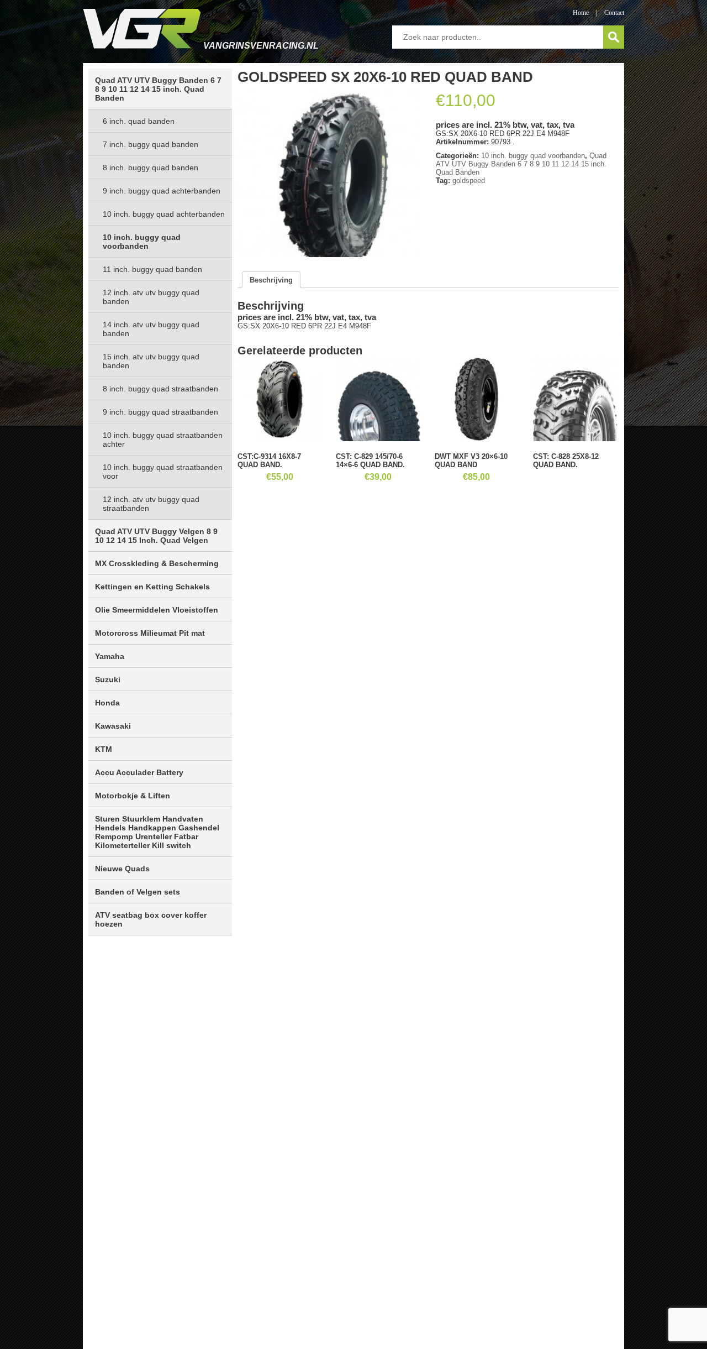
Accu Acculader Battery (139, 772)
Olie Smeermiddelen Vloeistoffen (156, 609)
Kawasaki (113, 725)
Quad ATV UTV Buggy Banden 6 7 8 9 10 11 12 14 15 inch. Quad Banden (158, 89)
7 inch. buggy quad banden (150, 144)
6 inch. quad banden (139, 121)
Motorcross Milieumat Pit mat (150, 633)
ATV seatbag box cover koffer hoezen (151, 919)
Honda (107, 702)
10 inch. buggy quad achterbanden (164, 214)
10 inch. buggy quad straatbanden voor (163, 471)
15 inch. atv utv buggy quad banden (151, 361)
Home (581, 13)
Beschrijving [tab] (271, 280)
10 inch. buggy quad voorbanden (142, 241)
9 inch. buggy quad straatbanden (160, 411)
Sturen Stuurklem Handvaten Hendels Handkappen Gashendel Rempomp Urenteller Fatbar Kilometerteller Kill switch (157, 832)
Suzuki (107, 679)
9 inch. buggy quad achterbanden (161, 190)
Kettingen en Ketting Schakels (152, 586)
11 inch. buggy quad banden (152, 269)
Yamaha (109, 656)
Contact (614, 13)
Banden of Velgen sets (137, 891)
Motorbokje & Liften (132, 795)
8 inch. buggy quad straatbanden (160, 388)
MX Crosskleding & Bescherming (157, 563)
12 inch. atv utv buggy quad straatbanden (151, 504)
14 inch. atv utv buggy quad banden (151, 329)
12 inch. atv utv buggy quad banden (151, 297)
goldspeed (468, 180)
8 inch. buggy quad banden (150, 167)
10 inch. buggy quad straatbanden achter (163, 439)
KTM (103, 749)
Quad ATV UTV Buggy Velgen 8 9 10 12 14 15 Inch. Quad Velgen (156, 536)
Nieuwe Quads (122, 868)
